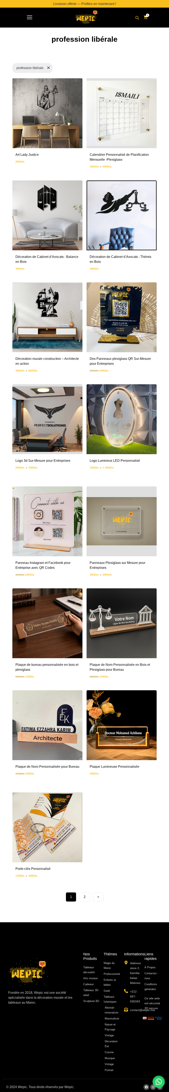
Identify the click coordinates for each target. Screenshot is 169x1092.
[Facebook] (146, 1087)
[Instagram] (153, 1087)
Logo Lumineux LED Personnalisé (115, 460)
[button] (29, 18)
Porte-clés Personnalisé (32, 868)
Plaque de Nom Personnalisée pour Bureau (47, 766)
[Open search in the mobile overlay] (137, 18)
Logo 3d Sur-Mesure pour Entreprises (42, 460)
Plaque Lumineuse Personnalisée (114, 766)
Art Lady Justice (27, 154)
